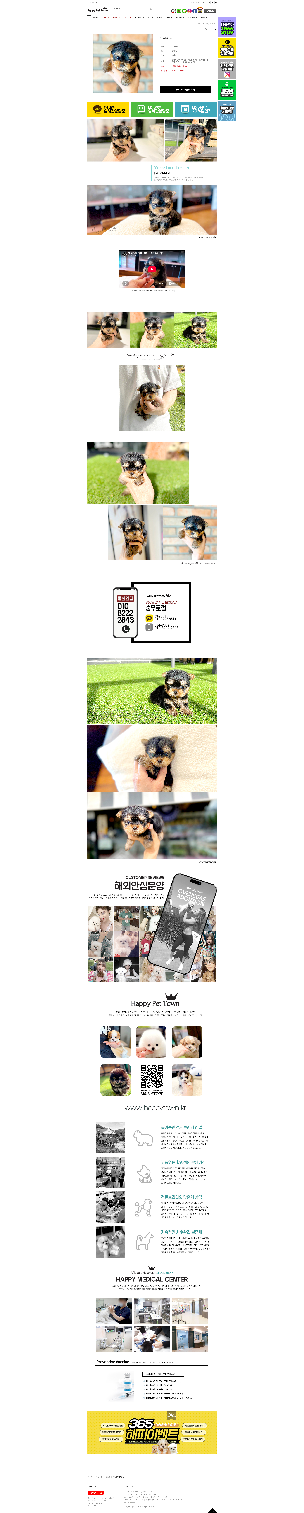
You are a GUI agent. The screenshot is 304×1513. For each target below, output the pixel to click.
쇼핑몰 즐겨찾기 (92, 2)
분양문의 (204, 2)
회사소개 (90, 1477)
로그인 (190, 2)
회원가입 (197, 2)
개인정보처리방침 (118, 1477)
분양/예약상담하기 (185, 90)
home (199, 24)
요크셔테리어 (213, 24)
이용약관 (99, 1477)
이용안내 (107, 1477)
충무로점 (205, 24)
